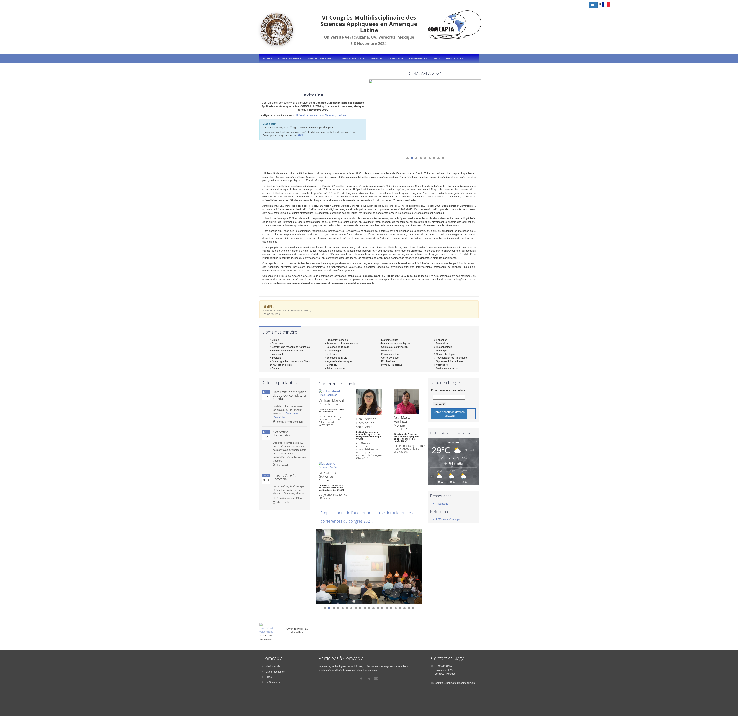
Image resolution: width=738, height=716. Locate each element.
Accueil (267, 58)
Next (485, 111)
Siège (268, 676)
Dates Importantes (275, 671)
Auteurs (376, 58)
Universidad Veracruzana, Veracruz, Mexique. (321, 115)
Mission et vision (289, 58)
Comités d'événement (321, 58)
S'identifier (395, 58)
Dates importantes (353, 58)
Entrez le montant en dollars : (448, 390)
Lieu (436, 58)
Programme (417, 58)
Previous (365, 111)
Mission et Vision (274, 666)
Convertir (440, 404)
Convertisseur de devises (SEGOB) (449, 414)
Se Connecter (272, 682)
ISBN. (300, 135)
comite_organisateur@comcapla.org (455, 683)
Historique (453, 58)
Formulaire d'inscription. (285, 415)
